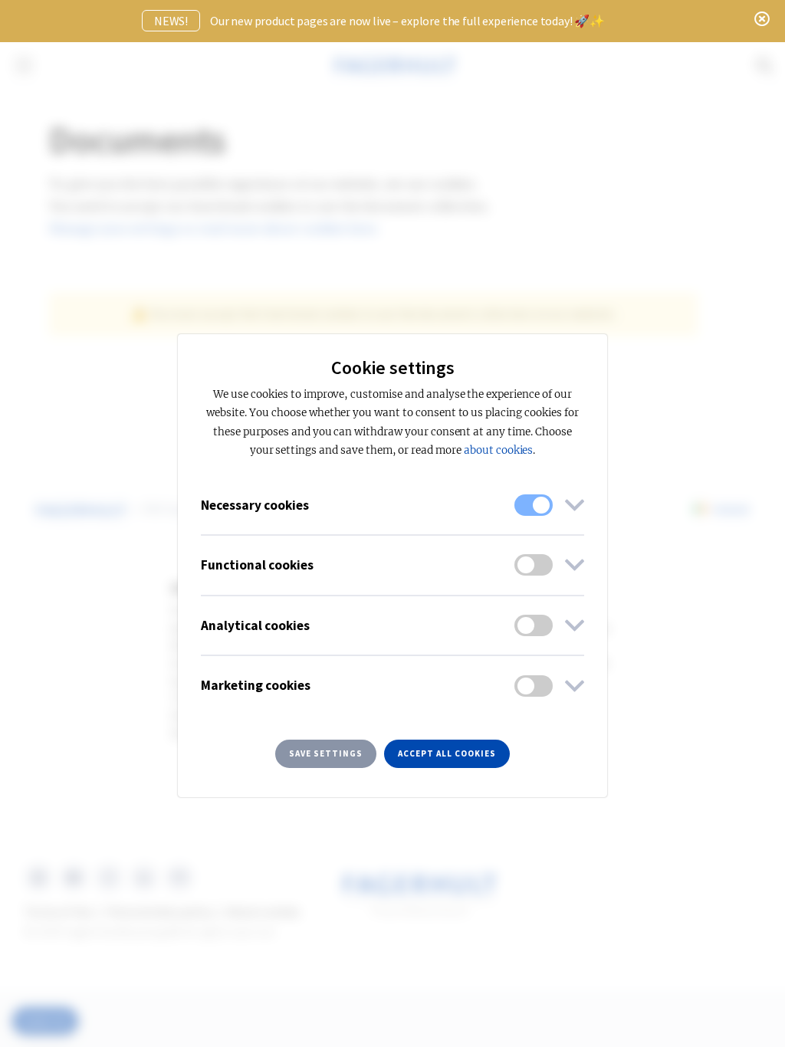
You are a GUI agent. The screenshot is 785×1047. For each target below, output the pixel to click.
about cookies (498, 450)
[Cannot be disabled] (533, 505)
